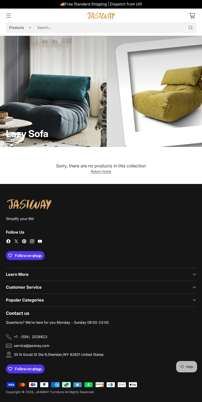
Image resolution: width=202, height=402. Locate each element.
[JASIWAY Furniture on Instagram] (32, 241)
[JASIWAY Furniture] (101, 15)
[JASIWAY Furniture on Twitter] (16, 241)
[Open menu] (8, 15)
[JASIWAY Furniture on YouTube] (40, 241)
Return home (101, 171)
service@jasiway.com (32, 345)
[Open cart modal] (192, 15)
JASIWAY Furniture (49, 392)
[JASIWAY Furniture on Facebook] (8, 241)
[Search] (190, 27)
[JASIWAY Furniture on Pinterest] (24, 241)
